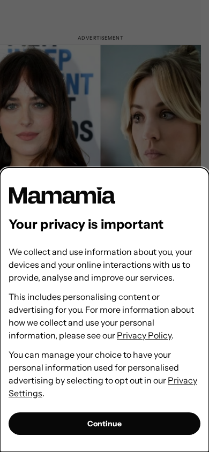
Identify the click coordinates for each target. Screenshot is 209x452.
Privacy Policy (144, 335)
